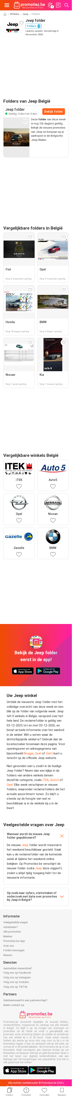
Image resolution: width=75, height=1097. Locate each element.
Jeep (25, 14)
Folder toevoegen (14, 950)
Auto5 (54, 780)
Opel (10, 785)
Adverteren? (10, 927)
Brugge (29, 753)
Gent (49, 753)
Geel (38, 753)
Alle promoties (12, 931)
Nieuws (7, 955)
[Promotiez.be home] (29, 5)
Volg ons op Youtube (16, 982)
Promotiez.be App (14, 941)
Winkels (14, 14)
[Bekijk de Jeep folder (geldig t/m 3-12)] (16, 137)
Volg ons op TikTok (15, 986)
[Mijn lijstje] (58, 5)
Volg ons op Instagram (17, 977)
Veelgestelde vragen (15, 922)
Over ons (8, 945)
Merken (7, 936)
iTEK (45, 780)
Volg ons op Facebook (17, 972)
